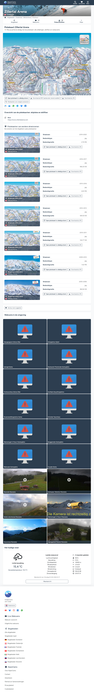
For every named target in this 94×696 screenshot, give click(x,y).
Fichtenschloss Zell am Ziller (12, 392)
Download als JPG (70, 98)
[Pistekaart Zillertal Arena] (47, 64)
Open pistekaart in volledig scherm (18, 98)
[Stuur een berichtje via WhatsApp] (22, 610)
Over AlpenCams (10, 670)
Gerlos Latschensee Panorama (12, 517)
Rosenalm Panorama (10, 492)
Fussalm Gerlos (52, 467)
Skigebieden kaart (11, 636)
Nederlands (11, 605)
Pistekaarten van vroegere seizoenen (18, 102)
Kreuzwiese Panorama (10, 542)
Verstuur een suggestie (14, 308)
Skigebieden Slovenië (14, 662)
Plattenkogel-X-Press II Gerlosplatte (14, 442)
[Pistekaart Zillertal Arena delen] (5, 106)
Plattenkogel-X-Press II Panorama (58, 517)
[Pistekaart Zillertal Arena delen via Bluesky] (21, 106)
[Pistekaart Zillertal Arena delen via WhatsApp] (13, 106)
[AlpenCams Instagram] (14, 610)
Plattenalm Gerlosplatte (11, 467)
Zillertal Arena (27, 17)
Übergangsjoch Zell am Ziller (12, 342)
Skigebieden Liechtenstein (16, 658)
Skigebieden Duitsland (14, 640)
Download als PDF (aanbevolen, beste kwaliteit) (46, 98)
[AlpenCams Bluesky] (10, 610)
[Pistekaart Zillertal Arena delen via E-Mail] (9, 106)
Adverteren (8, 678)
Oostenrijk (19, 17)
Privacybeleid (9, 685)
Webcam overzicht (11, 620)
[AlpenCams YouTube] (6, 610)
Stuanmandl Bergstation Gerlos (13, 417)
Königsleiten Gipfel (53, 342)
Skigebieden (11, 17)
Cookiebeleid (9, 689)
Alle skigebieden (10, 632)
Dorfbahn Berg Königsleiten (56, 392)
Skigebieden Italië (13, 654)
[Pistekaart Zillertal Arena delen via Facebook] (25, 106)
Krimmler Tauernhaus (54, 417)
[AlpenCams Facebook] (18, 610)
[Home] (5, 17)
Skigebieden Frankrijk (14, 647)
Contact (7, 674)
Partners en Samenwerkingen (14, 681)
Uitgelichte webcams (12, 623)
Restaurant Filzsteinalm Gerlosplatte (58, 367)
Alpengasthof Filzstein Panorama (57, 542)
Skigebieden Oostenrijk (15, 643)
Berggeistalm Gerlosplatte (55, 442)
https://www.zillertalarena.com (18, 120)
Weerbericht (47, 581)
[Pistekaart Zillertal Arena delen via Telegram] (17, 106)
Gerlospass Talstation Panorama (57, 492)
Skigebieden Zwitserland (15, 651)
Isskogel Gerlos (8, 367)
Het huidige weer (11, 548)
